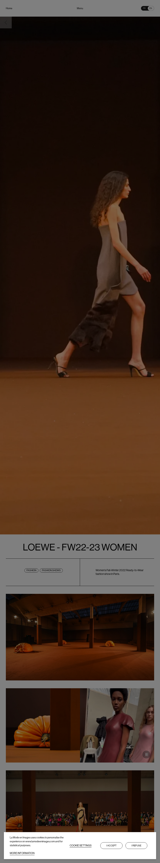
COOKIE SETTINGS (81, 845)
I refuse (136, 845)
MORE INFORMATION (22, 853)
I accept (111, 845)
